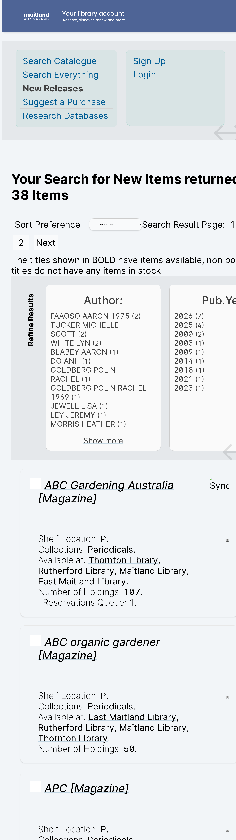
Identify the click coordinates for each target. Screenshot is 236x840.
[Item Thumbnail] (219, 485)
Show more (103, 440)
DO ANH (65, 360)
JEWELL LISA (73, 405)
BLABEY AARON (78, 351)
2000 (183, 333)
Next (46, 242)
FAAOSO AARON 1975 (90, 315)
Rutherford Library (76, 570)
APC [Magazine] (86, 788)
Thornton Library (123, 560)
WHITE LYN (70, 342)
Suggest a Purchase (64, 102)
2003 (183, 342)
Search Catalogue (60, 61)
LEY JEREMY (72, 414)
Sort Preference (47, 224)
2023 (183, 387)
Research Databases (65, 115)
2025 (183, 324)
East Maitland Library (82, 581)
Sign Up (149, 61)
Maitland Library (153, 570)
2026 (183, 315)
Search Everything (61, 74)
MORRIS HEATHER (82, 423)
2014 (183, 360)
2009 (183, 351)
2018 (183, 369)
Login (144, 74)
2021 (183, 378)
